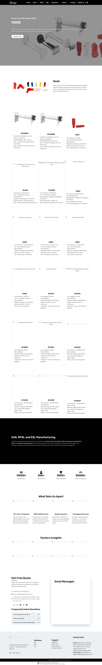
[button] (36, 3)
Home (28, 2)
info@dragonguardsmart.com (84, 654)
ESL (47, 2)
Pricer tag (73, 660)
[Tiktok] (83, 2)
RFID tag (77, 660)
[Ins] (85, 2)
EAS (34, 2)
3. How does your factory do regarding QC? (24, 622)
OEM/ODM (54, 642)
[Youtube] (81, 2)
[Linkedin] (14, 653)
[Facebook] (79, 2)
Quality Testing (56, 646)
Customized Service (57, 648)
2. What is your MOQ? (18, 618)
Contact (73, 2)
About (64, 2)
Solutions (55, 2)
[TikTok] (19, 653)
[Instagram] (87, 2)
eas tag (86, 660)
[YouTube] (16, 653)
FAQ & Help (55, 644)
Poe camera (81, 660)
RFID (41, 2)
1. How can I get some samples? (21, 614)
